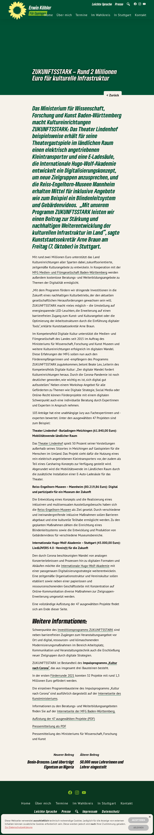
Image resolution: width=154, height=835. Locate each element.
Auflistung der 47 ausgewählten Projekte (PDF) (63, 719)
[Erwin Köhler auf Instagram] (139, 4)
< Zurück (112, 95)
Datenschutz (111, 811)
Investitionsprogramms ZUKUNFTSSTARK (85, 630)
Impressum (90, 811)
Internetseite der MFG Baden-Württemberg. (86, 711)
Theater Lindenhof (50, 443)
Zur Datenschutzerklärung (18, 827)
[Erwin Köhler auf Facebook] (135, 4)
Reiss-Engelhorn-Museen (54, 510)
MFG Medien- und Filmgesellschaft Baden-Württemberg (69, 272)
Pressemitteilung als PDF (49, 726)
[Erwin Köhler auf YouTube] (144, 4)
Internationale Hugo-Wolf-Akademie (85, 566)
